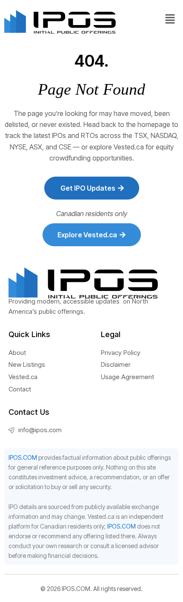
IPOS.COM (23, 457)
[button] (170, 19)
